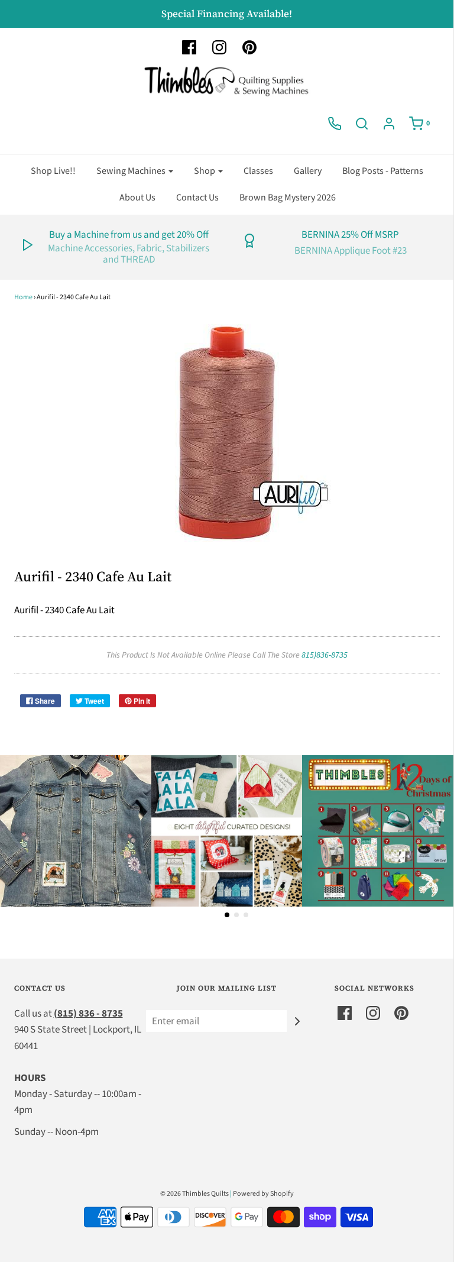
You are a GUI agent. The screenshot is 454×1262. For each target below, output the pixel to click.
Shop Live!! (53, 170)
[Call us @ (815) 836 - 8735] (335, 124)
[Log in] (389, 124)
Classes (258, 170)
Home (23, 297)
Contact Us (197, 197)
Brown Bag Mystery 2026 (287, 197)
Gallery (308, 170)
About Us (137, 197)
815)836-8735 (324, 655)
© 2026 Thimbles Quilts (194, 1194)
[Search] (362, 124)
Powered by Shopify (263, 1194)
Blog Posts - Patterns (382, 170)
